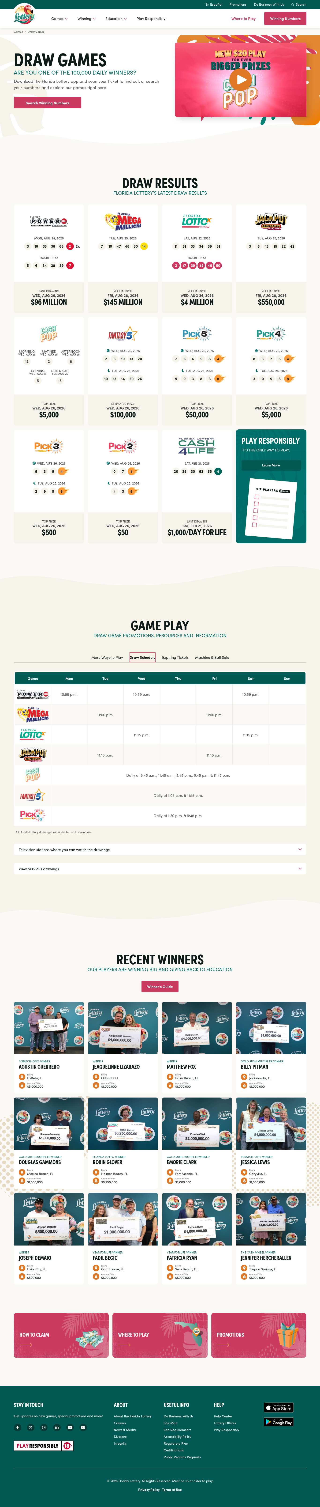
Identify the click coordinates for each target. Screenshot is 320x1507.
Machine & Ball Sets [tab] (212, 657)
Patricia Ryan (182, 1257)
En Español (213, 4)
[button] (240, 80)
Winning (84, 18)
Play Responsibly (151, 18)
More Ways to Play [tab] (107, 657)
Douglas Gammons (40, 1162)
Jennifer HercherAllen (266, 1257)
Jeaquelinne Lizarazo (116, 1066)
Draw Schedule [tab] (143, 657)
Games (57, 18)
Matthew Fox (181, 1066)
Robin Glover (107, 1162)
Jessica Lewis (255, 1162)
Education (114, 18)
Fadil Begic (105, 1257)
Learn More (271, 465)
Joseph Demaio (35, 1257)
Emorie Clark (182, 1162)
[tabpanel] (160, 770)
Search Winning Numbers (47, 102)
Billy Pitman (254, 1066)
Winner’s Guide (160, 986)
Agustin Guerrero (39, 1066)
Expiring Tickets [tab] (175, 657)
